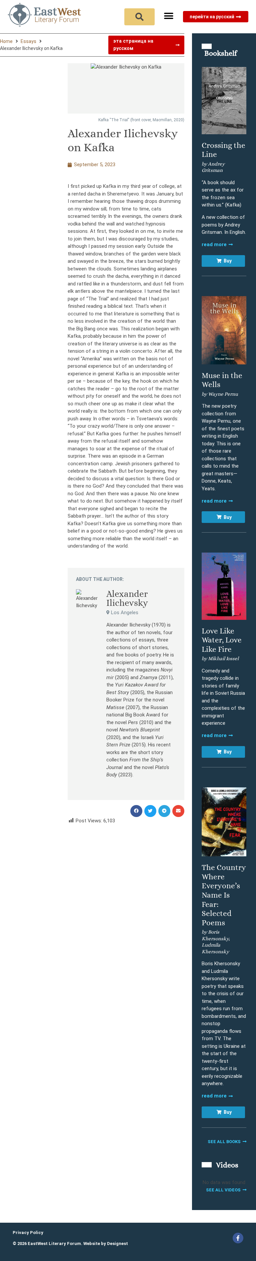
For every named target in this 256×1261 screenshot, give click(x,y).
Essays (28, 41)
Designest (117, 1243)
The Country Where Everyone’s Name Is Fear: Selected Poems (224, 895)
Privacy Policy (28, 1232)
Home (6, 41)
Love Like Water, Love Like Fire (222, 640)
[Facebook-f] (238, 1238)
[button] (168, 15)
